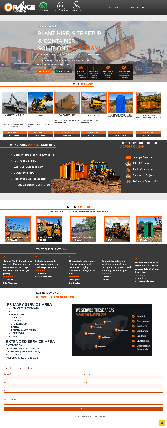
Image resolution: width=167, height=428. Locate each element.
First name (7, 374)
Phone (5, 391)
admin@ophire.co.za (61, 10)
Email (6, 382)
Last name (87, 374)
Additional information (10, 399)
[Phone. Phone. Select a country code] (7, 394)
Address (86, 382)
